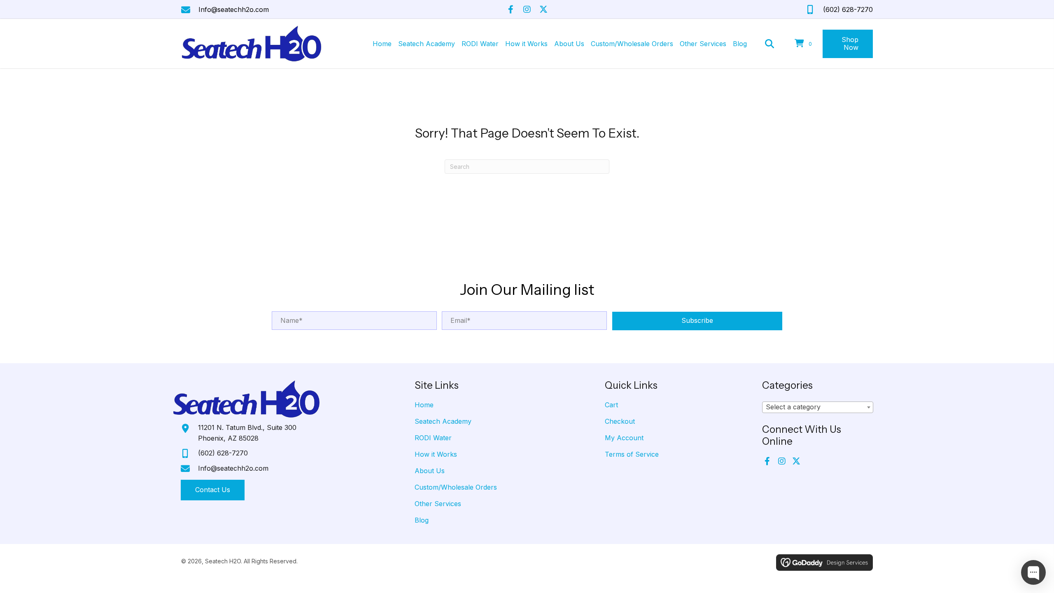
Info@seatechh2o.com (233, 9)
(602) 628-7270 (848, 9)
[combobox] (817, 407)
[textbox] (818, 407)
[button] (510, 9)
